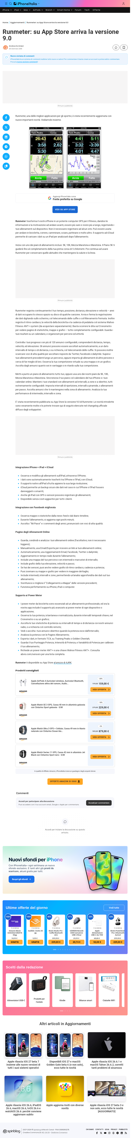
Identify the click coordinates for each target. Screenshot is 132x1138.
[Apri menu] (38, 3)
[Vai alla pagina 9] (74, 949)
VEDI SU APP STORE (65, 209)
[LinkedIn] (121, 1133)
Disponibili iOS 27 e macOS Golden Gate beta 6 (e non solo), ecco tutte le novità (65, 1064)
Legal (107, 1129)
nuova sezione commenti (27, 62)
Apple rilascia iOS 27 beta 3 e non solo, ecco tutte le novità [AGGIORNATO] (106, 1108)
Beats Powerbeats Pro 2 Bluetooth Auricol (117, 933)
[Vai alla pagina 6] (67, 949)
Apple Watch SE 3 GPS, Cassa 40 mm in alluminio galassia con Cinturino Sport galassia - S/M (58, 706)
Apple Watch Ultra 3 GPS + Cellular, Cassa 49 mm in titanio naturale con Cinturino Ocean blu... (58, 729)
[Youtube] (105, 1133)
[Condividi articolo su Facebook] (6, 117)
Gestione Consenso (59, 1132)
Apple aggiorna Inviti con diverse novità (65, 1107)
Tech (87, 10)
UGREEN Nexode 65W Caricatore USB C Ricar (77, 933)
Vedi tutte (114, 907)
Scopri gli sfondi (20, 879)
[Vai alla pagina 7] (69, 949)
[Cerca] (10, 3)
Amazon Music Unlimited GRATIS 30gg (14, 933)
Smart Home (63, 10)
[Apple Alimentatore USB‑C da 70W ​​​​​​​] (97, 921)
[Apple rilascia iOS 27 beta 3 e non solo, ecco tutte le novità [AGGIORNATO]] (107, 1089)
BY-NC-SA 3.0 (44, 1132)
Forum (78, 10)
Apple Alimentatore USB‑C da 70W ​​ (97, 933)
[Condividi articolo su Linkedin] (6, 137)
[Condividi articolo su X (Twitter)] (6, 127)
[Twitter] (101, 1133)
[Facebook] (97, 1133)
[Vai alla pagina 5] (65, 949)
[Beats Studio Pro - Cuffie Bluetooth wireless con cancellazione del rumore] (56, 921)
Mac (26, 10)
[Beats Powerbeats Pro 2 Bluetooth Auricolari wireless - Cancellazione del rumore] (118, 921)
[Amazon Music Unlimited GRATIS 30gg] (15, 921)
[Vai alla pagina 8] (72, 949)
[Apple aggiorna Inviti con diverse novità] (65, 1089)
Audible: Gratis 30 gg (35, 932)
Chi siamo (90, 1129)
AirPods (37, 10)
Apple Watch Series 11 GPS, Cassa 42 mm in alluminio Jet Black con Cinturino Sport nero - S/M (58, 753)
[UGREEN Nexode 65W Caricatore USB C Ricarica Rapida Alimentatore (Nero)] (76, 921)
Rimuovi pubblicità (65, 106)
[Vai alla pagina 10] (76, 949)
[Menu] (6, 3)
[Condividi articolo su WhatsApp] (6, 156)
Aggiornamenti (17, 22)
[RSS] (125, 1133)
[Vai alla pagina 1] (54, 949)
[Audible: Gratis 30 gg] (35, 921)
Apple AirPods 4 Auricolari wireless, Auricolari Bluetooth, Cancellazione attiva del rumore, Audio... (57, 682)
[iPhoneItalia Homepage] (25, 3)
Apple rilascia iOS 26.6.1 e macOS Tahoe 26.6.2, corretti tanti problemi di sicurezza (106, 1064)
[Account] (123, 3)
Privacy (114, 1129)
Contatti (99, 1129)
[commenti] (116, 47)
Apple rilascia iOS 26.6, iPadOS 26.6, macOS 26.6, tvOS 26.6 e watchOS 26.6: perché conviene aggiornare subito (23, 1110)
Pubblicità (123, 1129)
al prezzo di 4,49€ (63, 662)
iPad (16, 10)
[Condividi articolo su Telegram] (6, 146)
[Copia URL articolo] (6, 166)
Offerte (96, 10)
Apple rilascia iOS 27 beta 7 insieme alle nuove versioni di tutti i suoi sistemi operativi (23, 1064)
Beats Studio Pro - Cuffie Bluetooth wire (56, 933)
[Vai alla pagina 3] (60, 949)
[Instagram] (109, 1133)
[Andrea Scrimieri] (5, 47)
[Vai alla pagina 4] (62, 949)
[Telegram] (117, 1133)
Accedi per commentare (98, 803)
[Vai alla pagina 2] (58, 949)
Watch (49, 10)
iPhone (6, 10)
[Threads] (113, 1133)
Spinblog (37, 1130)
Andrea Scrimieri (16, 46)
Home (5, 22)
